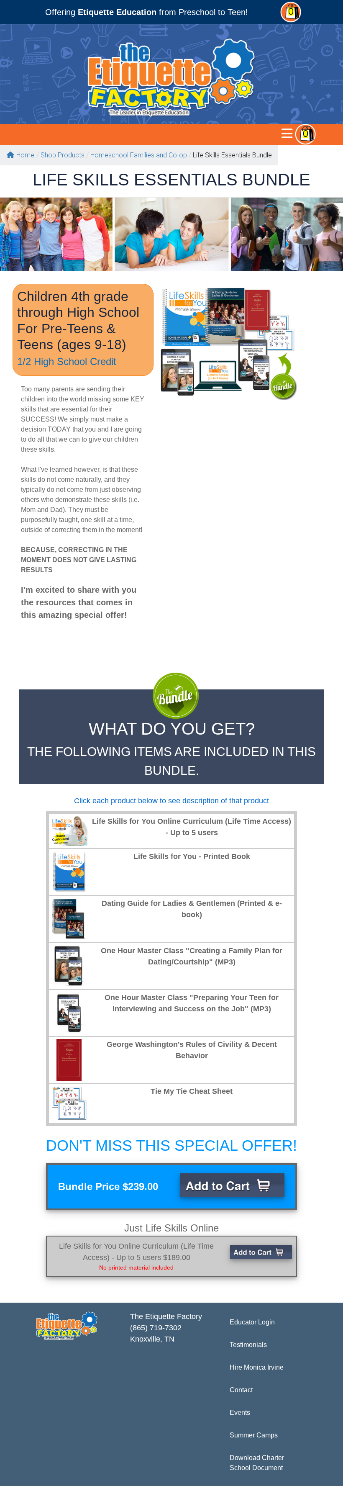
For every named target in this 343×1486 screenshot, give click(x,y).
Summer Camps (254, 1435)
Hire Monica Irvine (257, 1367)
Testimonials (248, 1344)
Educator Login (252, 1322)
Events (240, 1412)
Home (25, 155)
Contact (241, 1389)
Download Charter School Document (257, 1462)
